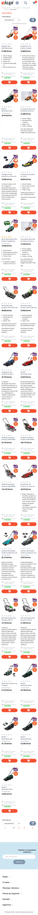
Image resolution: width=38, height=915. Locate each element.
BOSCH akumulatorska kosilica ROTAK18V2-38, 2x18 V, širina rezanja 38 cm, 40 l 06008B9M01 (9, 110)
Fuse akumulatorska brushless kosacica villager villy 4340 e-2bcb (28, 110)
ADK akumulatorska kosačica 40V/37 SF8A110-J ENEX (9, 619)
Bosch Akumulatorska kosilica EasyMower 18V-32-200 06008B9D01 (9, 240)
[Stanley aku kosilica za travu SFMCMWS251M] (28, 162)
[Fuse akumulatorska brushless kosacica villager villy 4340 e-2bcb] (28, 96)
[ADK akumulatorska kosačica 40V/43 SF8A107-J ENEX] (28, 605)
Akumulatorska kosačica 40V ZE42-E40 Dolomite (9, 307)
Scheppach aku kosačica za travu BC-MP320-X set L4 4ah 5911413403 (9, 175)
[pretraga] (25, 3)
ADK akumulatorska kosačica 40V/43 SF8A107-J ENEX (28, 619)
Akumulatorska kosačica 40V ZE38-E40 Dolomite (28, 307)
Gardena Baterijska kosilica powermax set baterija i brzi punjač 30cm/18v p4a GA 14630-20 (9, 552)
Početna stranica (6, 8)
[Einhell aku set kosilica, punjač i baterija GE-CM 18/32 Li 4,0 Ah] (28, 33)
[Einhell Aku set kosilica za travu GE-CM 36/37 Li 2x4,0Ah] (28, 472)
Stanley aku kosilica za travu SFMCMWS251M (28, 175)
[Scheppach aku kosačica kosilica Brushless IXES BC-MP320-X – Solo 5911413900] (9, 359)
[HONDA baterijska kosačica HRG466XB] (9, 472)
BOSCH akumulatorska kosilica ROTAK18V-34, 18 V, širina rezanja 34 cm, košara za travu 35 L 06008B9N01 (28, 684)
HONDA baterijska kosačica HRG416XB (8, 439)
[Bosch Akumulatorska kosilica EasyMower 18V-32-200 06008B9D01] (9, 226)
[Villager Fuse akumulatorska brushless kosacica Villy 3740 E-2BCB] (9, 33)
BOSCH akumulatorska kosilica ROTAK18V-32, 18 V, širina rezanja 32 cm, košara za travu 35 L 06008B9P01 (9, 788)
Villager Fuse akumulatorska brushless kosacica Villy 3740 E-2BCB (8, 47)
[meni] (17, 3)
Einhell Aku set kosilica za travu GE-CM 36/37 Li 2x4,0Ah (28, 485)
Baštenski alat (26, 8)
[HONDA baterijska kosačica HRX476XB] (28, 425)
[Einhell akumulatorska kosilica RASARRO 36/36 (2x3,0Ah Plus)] (28, 359)
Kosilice (6, 9)
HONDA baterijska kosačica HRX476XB (27, 439)
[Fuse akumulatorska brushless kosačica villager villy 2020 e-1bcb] (28, 226)
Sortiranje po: (6, 16)
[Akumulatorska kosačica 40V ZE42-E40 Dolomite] (9, 293)
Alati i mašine (16, 8)
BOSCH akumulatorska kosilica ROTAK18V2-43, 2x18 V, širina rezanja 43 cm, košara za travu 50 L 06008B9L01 (28, 738)
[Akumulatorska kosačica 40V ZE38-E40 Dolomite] (28, 293)
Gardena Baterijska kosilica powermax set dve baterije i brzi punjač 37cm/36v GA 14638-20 (28, 552)
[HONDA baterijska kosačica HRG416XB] (9, 425)
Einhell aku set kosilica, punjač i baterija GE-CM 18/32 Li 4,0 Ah (27, 47)
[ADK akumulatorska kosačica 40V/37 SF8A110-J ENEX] (9, 605)
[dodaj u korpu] (9, 82)
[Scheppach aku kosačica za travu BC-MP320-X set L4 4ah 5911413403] (9, 162)
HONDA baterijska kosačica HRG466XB (8, 485)
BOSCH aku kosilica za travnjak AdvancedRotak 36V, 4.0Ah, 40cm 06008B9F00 (9, 684)
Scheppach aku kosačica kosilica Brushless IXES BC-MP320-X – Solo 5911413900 (8, 373)
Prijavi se (19, 862)
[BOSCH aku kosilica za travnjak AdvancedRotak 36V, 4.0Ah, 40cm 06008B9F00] (9, 671)
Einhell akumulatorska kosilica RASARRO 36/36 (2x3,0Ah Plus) (27, 373)
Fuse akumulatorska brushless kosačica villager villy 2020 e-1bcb (28, 240)
